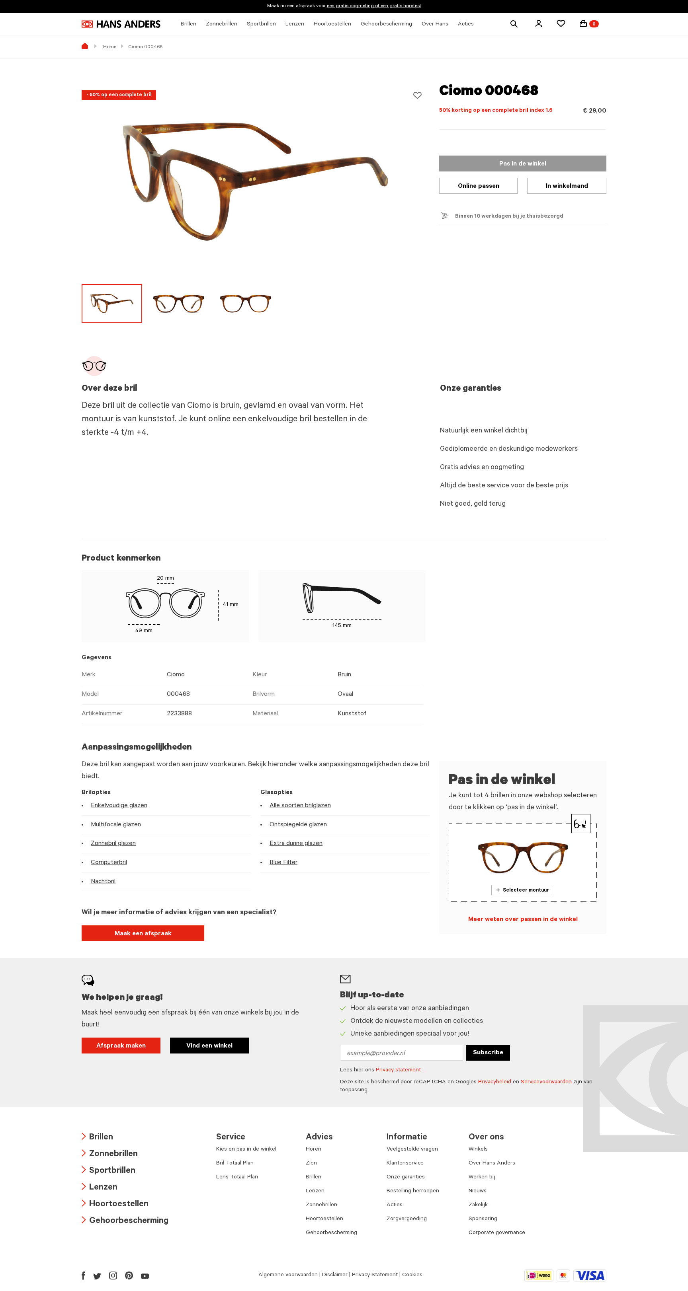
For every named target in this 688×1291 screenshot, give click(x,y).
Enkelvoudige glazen (119, 806)
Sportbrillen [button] (261, 24)
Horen (313, 1150)
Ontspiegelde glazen (298, 825)
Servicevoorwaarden (546, 1082)
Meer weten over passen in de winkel (523, 919)
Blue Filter (283, 863)
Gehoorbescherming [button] (386, 24)
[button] (538, 23)
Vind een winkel (209, 1046)
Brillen (97, 1138)
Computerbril (109, 863)
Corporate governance (497, 1233)
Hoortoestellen (115, 1205)
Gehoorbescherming (125, 1222)
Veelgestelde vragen (412, 1150)
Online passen (478, 186)
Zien (311, 1164)
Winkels (478, 1150)
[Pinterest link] (129, 1275)
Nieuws (478, 1191)
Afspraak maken (121, 1046)
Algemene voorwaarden (288, 1275)
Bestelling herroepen (413, 1191)
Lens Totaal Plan (237, 1177)
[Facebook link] (83, 1275)
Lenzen (99, 1188)
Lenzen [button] (294, 24)
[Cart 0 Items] (583, 23)
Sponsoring (483, 1219)
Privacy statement (398, 1070)
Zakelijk (478, 1205)
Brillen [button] (188, 24)
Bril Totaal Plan (235, 1164)
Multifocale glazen (116, 825)
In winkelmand (567, 186)
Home (109, 47)
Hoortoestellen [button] (332, 24)
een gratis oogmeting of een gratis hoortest (374, 6)
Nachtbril (103, 882)
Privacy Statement (375, 1275)
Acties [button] (466, 24)
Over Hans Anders (492, 1164)
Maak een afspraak (143, 934)
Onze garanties (406, 1177)
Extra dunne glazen (296, 844)
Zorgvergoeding (407, 1219)
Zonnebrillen (110, 1155)
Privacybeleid (494, 1082)
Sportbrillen (108, 1171)
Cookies (412, 1275)
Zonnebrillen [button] (221, 24)
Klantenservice (405, 1164)
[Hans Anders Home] (121, 24)
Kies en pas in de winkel (246, 1150)
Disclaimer (335, 1275)
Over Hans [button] (435, 24)
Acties (395, 1205)
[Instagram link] (113, 1275)
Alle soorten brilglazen (300, 806)
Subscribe (488, 1053)
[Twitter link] (97, 1275)
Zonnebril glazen (113, 844)
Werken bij (482, 1177)
